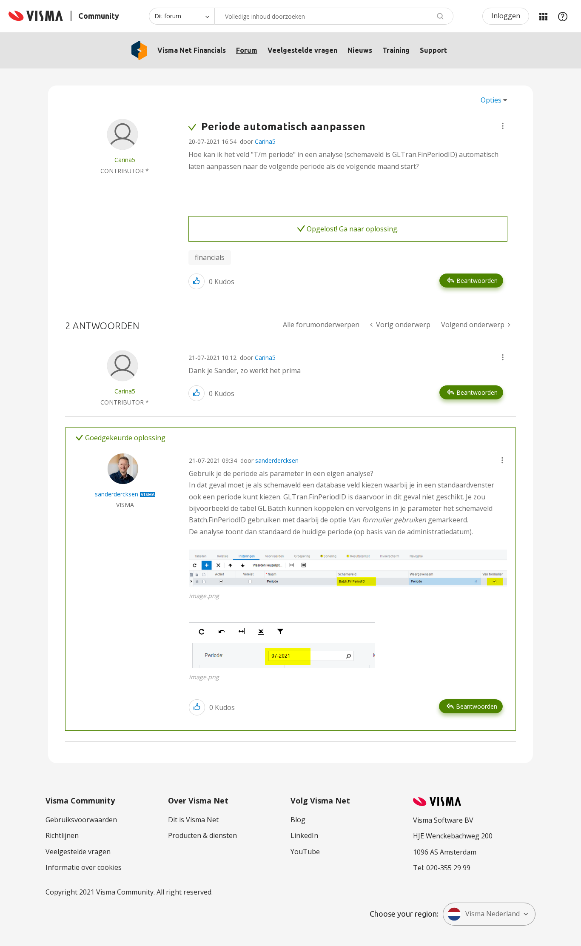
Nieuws (359, 50)
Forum (246, 50)
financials (210, 257)
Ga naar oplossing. (369, 229)
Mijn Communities (543, 16)
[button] (503, 126)
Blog (297, 819)
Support (433, 50)
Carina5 (265, 141)
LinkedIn (304, 835)
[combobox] (333, 16)
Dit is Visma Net (193, 819)
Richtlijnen (62, 835)
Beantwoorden (477, 280)
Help (562, 16)
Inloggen (505, 15)
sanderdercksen (277, 460)
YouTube (305, 851)
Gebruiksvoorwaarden (81, 819)
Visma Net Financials (191, 50)
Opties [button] (491, 100)
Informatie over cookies (84, 867)
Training (396, 50)
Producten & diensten (202, 835)
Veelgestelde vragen (302, 50)
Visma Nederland (492, 913)
